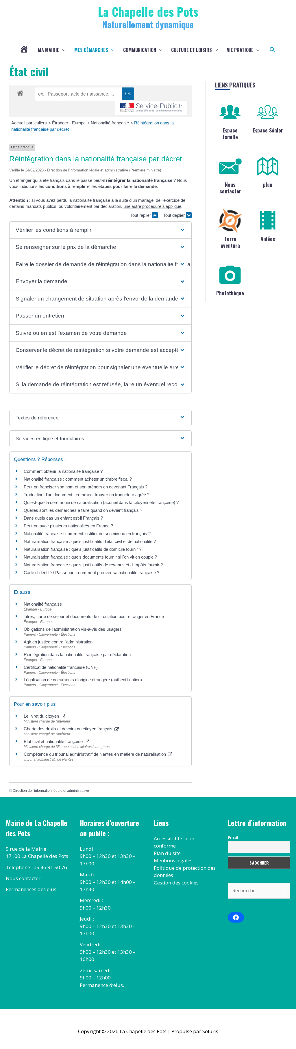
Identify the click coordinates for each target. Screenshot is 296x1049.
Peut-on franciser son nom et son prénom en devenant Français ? (85, 486)
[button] (272, 50)
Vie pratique (240, 49)
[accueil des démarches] (20, 92)
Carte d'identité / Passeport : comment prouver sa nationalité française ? (91, 572)
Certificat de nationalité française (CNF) (61, 667)
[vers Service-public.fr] (151, 108)
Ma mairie (48, 49)
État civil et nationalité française (54, 741)
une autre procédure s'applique (152, 206)
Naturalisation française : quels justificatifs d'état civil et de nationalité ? (90, 541)
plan (267, 184)
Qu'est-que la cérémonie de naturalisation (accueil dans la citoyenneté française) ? (101, 502)
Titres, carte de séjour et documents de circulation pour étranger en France (94, 616)
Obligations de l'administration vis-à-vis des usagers (73, 629)
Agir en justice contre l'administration (58, 641)
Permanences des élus (31, 889)
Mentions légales (173, 860)
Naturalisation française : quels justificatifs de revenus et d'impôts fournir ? (93, 564)
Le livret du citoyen (42, 716)
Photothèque (230, 293)
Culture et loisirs (191, 49)
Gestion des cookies (176, 882)
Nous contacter (230, 188)
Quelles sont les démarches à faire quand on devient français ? (83, 510)
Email (233, 837)
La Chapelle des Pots (148, 11)
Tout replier (141, 215)
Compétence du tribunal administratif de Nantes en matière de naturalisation (95, 754)
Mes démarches (91, 49)
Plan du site (167, 853)
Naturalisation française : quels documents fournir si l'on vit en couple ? (90, 557)
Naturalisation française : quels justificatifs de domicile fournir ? (82, 549)
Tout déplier (174, 215)
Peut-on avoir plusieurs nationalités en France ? (68, 525)
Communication (139, 49)
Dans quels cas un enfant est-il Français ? (63, 518)
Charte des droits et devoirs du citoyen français (69, 728)
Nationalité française (110, 122)
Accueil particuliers (29, 122)
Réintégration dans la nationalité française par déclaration (77, 654)
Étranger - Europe (69, 122)
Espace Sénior (268, 130)
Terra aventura (230, 242)
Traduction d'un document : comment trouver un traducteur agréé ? (86, 494)
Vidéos (268, 238)
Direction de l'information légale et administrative (51, 791)
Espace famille (230, 133)
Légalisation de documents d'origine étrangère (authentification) (83, 679)
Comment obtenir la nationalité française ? (63, 471)
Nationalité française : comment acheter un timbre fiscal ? (78, 479)
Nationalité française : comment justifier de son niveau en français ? (87, 533)
